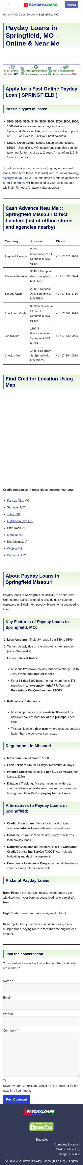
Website (8, 1014)
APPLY (72, 4)
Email (7, 997)
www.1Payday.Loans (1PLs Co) (44, 1161)
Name (8, 981)
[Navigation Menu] (7, 5)
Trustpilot (42, 1139)
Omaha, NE (15, 534)
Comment (10, 1030)
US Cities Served (24, 14)
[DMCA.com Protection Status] (41, 1130)
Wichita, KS (14, 548)
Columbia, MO (16, 555)
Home (7, 14)
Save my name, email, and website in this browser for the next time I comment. (40, 1088)
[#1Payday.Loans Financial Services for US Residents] (40, 4)
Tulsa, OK (13, 514)
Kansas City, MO (18, 500)
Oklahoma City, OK (20, 521)
